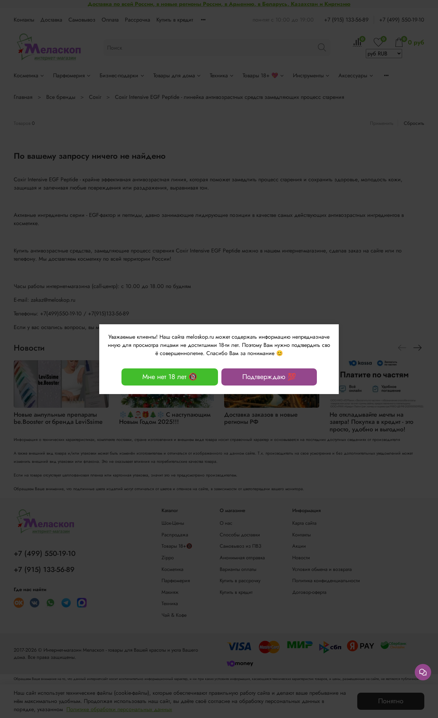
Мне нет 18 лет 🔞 (169, 377)
